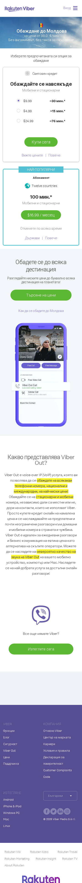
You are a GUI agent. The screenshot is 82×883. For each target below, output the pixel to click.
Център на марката (57, 737)
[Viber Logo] (20, 9)
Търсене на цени (41, 295)
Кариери (49, 744)
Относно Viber (52, 730)
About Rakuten (14, 865)
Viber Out (9, 750)
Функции (9, 730)
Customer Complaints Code (57, 773)
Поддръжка (11, 763)
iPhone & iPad (12, 806)
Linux (6, 826)
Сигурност (10, 744)
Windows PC (11, 813)
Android (8, 799)
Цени (6, 757)
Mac (6, 819)
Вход (67, 8)
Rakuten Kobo (39, 852)
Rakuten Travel (67, 852)
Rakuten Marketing (17, 858)
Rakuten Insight (46, 858)
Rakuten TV (69, 858)
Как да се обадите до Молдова (41, 311)
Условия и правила (56, 750)
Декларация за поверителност (53, 760)
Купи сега (41, 141)
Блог (6, 737)
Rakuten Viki (13, 852)
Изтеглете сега (41, 649)
